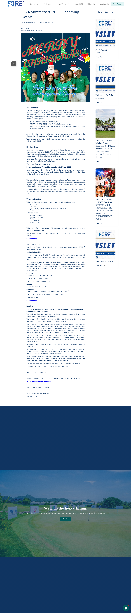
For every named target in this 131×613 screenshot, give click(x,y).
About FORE (79, 4)
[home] (16, 4)
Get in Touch (117, 4)
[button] (34, 4)
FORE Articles (91, 4)
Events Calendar (104, 4)
